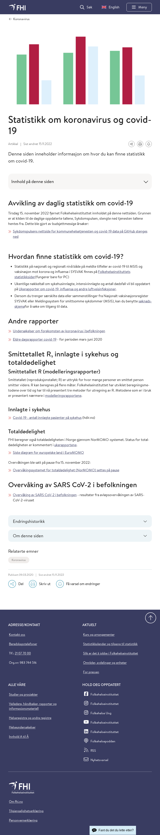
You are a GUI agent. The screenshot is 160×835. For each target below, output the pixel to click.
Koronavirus (19, 560)
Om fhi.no (16, 801)
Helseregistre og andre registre (30, 718)
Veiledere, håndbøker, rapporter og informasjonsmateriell (33, 706)
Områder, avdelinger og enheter (105, 662)
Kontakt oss (17, 634)
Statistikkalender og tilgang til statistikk (110, 644)
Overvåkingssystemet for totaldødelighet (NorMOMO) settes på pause (66, 470)
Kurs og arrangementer (99, 634)
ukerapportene (65, 444)
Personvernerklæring (23, 820)
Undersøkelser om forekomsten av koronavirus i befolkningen (59, 331)
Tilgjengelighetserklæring (26, 811)
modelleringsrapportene (63, 395)
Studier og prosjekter (23, 694)
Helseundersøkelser (22, 727)
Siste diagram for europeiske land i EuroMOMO (48, 452)
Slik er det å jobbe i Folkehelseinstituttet (110, 653)
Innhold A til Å (19, 736)
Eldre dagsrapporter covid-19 (34, 339)
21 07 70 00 (23, 653)
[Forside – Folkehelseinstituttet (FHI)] (17, 7)
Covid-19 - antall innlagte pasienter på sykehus (47, 417)
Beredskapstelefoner (23, 644)
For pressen (91, 672)
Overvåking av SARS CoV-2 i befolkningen (45, 494)
